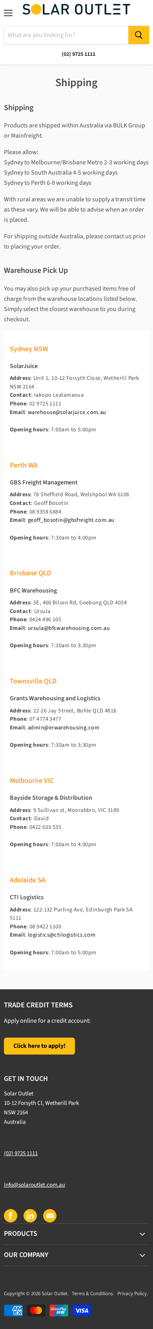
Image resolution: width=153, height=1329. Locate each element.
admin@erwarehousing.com (63, 727)
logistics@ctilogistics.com (61, 935)
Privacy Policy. (132, 1293)
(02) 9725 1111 (21, 1153)
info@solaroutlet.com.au (34, 1185)
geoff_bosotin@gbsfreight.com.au (71, 520)
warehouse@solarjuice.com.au (67, 412)
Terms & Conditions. (93, 1293)
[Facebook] (10, 1215)
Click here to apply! (39, 1046)
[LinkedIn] (30, 1215)
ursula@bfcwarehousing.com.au (69, 628)
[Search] (138, 35)
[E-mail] (49, 1215)
